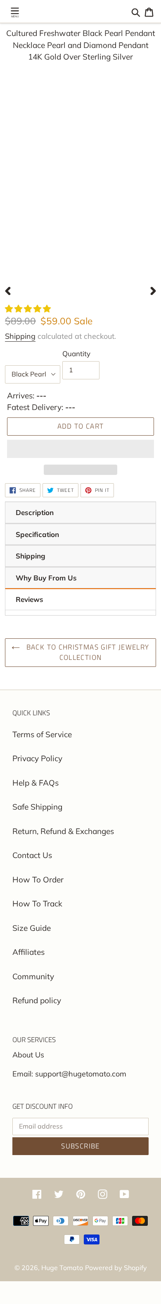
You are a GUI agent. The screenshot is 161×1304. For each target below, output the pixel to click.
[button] (29, 309)
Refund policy (36, 1000)
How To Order (38, 880)
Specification (37, 534)
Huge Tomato (62, 1267)
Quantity (76, 353)
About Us (28, 1055)
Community (33, 976)
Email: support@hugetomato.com (69, 1074)
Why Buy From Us (46, 577)
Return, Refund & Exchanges (63, 831)
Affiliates (28, 952)
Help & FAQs (35, 783)
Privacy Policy (37, 758)
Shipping (20, 336)
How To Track (37, 903)
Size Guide (31, 928)
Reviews (29, 599)
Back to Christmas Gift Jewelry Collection (86, 652)
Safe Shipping (37, 807)
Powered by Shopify (116, 1267)
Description (35, 512)
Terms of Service (42, 734)
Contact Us (32, 855)
